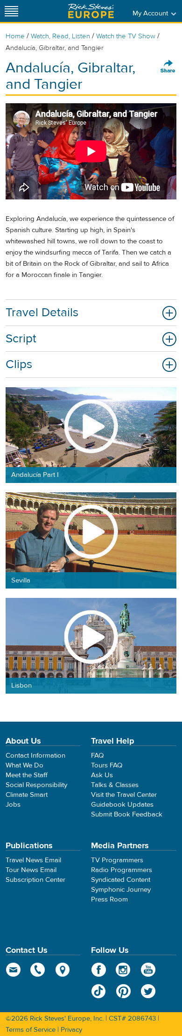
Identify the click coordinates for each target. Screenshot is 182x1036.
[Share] (168, 67)
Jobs (13, 804)
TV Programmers (117, 860)
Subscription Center (35, 879)
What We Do (24, 765)
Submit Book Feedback (126, 814)
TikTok (98, 991)
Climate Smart (27, 794)
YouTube (148, 969)
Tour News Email (31, 870)
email (13, 969)
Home (15, 36)
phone (38, 969)
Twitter (148, 991)
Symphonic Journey (121, 889)
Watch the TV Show (125, 36)
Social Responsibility (36, 785)
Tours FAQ (106, 765)
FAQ (97, 755)
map (62, 969)
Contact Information (35, 755)
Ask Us (102, 775)
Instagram (123, 969)
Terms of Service (31, 1029)
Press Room (109, 899)
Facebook (98, 969)
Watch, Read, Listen (60, 36)
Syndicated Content (120, 879)
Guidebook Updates (122, 804)
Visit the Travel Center (124, 794)
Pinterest (123, 991)
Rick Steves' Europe (91, 11)
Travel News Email (33, 860)
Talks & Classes (115, 785)
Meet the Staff (27, 775)
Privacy (71, 1029)
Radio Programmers (121, 870)
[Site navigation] (11, 11)
